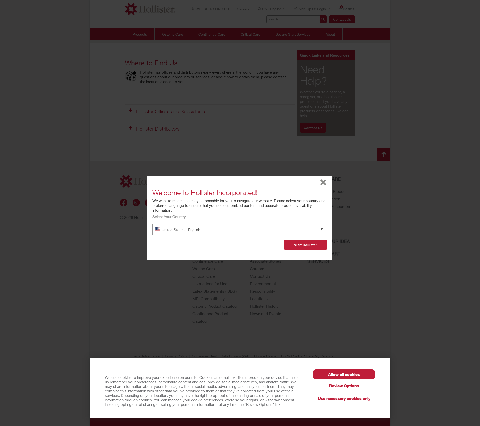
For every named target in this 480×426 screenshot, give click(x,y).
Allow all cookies (344, 374)
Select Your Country (169, 216)
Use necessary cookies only (344, 398)
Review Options (344, 385)
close (323, 182)
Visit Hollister (305, 245)
